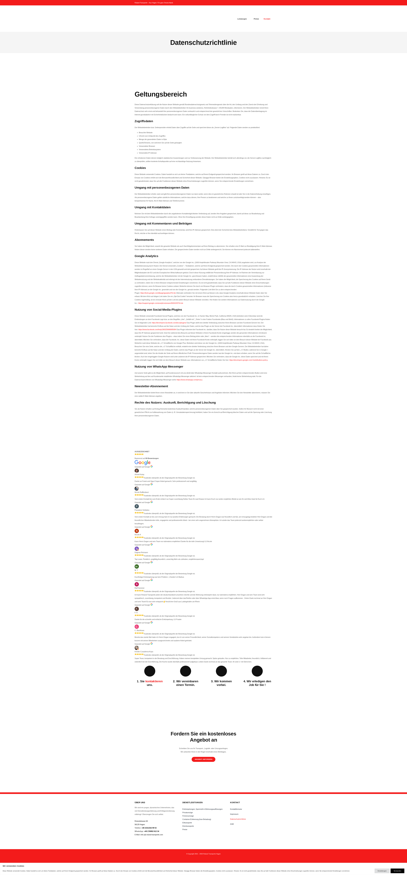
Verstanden (397, 871)
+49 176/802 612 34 (151, 831)
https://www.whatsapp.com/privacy (189, 380)
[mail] (266, 2)
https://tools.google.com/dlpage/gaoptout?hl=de (158, 293)
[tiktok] (197, 858)
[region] (203, 869)
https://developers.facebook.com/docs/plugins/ (169, 323)
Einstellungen (382, 871)
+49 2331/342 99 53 (149, 828)
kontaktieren (154, 681)
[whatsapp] (262, 2)
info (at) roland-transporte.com (151, 835)
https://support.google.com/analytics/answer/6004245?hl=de (160, 303)
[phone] (271, 2)
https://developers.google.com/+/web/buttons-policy (248, 360)
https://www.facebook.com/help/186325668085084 (157, 329)
